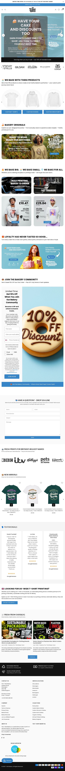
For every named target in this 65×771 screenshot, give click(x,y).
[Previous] (3, 35)
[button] (62, 9)
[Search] (5, 9)
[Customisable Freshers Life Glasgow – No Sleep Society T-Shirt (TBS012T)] (32, 494)
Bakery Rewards (6, 715)
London (34, 697)
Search (3, 706)
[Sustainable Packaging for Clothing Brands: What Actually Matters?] (17, 630)
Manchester (35, 688)
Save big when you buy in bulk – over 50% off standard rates (32, 60)
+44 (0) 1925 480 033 (7, 698)
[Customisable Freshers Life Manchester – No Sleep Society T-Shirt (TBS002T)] (11, 494)
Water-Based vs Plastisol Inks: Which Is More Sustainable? (47, 642)
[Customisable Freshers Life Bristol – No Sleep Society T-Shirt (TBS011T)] (53, 494)
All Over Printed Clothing (38, 717)
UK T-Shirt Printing (13, 597)
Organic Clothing (36, 715)
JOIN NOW (12, 376)
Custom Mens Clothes (38, 708)
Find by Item (35, 706)
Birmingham (35, 692)
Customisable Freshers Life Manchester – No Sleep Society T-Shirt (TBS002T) (11, 510)
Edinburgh (35, 695)
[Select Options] (11, 504)
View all (32, 657)
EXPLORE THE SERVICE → (9, 602)
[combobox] (6, 340)
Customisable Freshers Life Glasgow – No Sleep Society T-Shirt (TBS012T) (32, 509)
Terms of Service (6, 708)
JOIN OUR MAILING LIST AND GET (32, 1)
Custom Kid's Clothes (37, 712)
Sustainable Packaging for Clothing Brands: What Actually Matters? (15, 642)
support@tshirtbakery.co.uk (12, 372)
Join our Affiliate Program (8, 717)
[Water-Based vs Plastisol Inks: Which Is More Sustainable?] (48, 630)
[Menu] (2, 9)
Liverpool (34, 690)
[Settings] (55, 9)
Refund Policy (5, 712)
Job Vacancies (5, 719)
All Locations (35, 684)
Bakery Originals (36, 719)
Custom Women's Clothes (39, 710)
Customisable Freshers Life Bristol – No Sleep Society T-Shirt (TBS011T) (53, 509)
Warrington (35, 686)
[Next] (61, 35)
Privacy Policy (15, 369)
